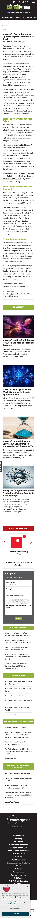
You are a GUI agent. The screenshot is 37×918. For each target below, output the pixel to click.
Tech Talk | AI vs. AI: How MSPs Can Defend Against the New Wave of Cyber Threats (18, 751)
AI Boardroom (18, 836)
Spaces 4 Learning (18, 875)
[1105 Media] (18, 827)
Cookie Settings (15, 908)
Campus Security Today (18, 845)
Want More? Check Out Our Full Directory (18, 564)
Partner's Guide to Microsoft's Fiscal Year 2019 (17, 709)
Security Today (18, 872)
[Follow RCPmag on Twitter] (17, 2)
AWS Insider (18, 842)
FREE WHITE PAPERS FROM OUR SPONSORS (18, 767)
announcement (20, 85)
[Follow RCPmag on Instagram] (23, 2)
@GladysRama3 (17, 294)
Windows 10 (20, 17)
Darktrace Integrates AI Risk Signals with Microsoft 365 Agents (17, 649)
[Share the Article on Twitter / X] (8, 25)
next (31, 542)
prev (4, 542)
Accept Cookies (15, 914)
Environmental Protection (18, 851)
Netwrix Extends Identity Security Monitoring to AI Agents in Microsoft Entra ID (17, 657)
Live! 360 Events (18, 854)
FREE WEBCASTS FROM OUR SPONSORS (18, 722)
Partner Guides (18, 676)
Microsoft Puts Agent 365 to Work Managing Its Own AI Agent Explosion (17, 392)
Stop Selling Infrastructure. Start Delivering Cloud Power (16, 743)
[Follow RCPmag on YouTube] (26, 2)
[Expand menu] (33, 2)
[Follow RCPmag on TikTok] (20, 2)
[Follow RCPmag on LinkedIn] (14, 2)
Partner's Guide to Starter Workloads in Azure (18, 702)
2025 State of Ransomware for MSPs (17, 774)
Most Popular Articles (18, 628)
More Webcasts (10, 758)
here (28, 286)
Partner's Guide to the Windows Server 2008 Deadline (18, 683)
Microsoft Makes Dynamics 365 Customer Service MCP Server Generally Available (16, 666)
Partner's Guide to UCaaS (14, 696)
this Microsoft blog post (12, 179)
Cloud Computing (7, 17)
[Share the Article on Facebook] (2, 25)
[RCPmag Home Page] (18, 5)
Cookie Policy (12, 904)
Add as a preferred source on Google (19, 12)
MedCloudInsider (19, 860)
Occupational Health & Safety (18, 863)
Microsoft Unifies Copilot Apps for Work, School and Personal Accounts (18, 343)
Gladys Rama (8, 42)
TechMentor (18, 878)
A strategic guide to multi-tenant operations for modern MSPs (16, 787)
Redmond (18, 869)
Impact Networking (18, 552)
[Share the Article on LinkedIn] (5, 25)
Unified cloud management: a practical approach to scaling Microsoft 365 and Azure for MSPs (18, 795)
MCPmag (18, 857)
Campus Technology (18, 848)
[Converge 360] (18, 820)
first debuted (14, 74)
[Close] (27, 886)
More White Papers (12, 802)
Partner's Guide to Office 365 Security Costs (18, 690)
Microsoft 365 (31, 17)
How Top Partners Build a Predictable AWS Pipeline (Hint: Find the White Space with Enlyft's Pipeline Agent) (18, 735)
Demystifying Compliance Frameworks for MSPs (18, 780)
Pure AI (18, 866)
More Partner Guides (12, 715)
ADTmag (18, 839)
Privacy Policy (20, 595)
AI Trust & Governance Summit (15, 728)
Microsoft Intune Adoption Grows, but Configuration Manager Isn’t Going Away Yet (18, 444)
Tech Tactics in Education (18, 881)
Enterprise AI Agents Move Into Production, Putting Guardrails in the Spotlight (18, 493)
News (4, 30)
